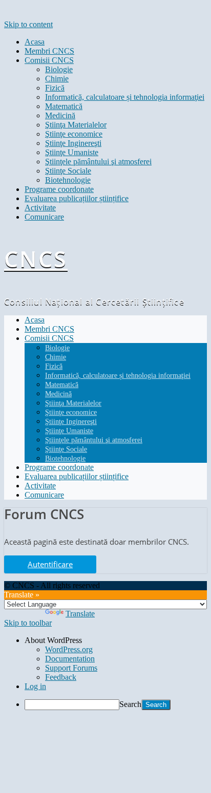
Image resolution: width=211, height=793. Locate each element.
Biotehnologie (68, 180)
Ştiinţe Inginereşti (73, 143)
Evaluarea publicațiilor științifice (77, 198)
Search (130, 704)
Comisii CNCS (49, 60)
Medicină (60, 115)
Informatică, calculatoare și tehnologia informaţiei (124, 97)
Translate (80, 613)
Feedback (60, 677)
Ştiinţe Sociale (68, 170)
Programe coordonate (59, 189)
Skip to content (28, 24)
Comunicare (44, 216)
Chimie (57, 78)
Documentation (70, 658)
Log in (35, 686)
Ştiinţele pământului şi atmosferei (98, 161)
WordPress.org (69, 649)
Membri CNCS (49, 51)
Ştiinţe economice (73, 134)
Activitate (40, 207)
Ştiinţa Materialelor (76, 124)
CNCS (36, 259)
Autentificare (50, 564)
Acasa (35, 41)
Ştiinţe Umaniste (71, 152)
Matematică (63, 106)
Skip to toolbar (28, 622)
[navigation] (105, 673)
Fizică (55, 87)
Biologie (59, 69)
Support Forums (71, 667)
